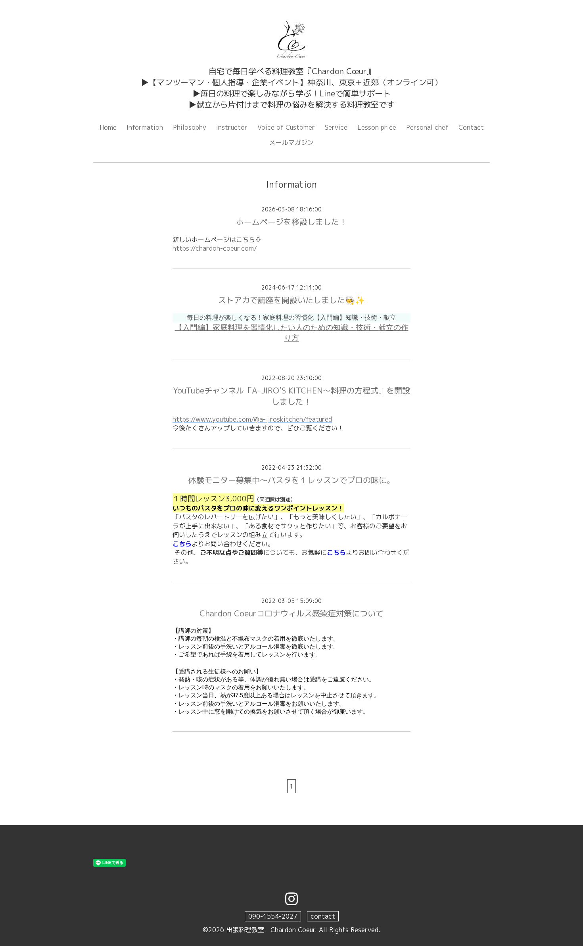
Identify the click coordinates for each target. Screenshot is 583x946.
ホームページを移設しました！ (291, 221)
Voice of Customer (286, 127)
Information (145, 127)
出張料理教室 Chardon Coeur (270, 929)
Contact (471, 127)
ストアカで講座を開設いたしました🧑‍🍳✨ (291, 299)
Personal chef (427, 127)
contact (323, 916)
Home (108, 127)
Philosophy (189, 127)
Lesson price (376, 127)
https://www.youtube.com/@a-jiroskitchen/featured (252, 419)
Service (336, 127)
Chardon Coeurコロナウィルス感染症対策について (291, 613)
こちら (182, 543)
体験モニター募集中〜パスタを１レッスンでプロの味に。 (291, 479)
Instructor (231, 127)
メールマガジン (291, 142)
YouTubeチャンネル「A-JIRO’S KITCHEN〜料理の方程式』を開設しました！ (291, 396)
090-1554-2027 (272, 916)
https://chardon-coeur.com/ (215, 248)
